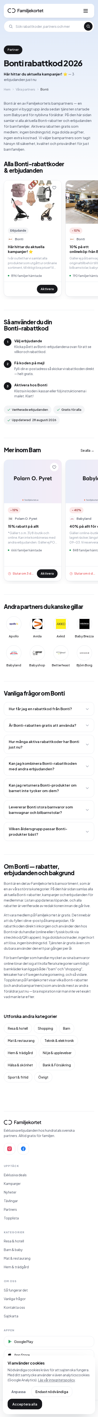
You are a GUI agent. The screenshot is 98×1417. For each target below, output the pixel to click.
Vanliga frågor (15, 1299)
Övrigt (43, 1077)
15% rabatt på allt (23, 526)
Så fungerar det (16, 1290)
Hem (7, 89)
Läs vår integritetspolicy (56, 1380)
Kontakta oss (14, 1307)
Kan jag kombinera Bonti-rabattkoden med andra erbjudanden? (43, 766)
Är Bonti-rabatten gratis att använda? (42, 725)
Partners (10, 1209)
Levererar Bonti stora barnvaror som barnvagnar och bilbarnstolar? (41, 810)
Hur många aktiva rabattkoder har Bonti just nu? (44, 744)
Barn (66, 1028)
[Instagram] (9, 1148)
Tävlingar (11, 1201)
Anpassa (18, 1391)
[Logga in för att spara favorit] (54, 187)
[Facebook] (23, 1148)
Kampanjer (12, 1183)
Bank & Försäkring (57, 1065)
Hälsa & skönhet (20, 1065)
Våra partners (25, 89)
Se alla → (87, 450)
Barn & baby (13, 1249)
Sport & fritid (18, 1077)
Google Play (23, 1341)
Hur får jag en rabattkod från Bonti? (40, 708)
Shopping (45, 1028)
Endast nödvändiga (51, 1391)
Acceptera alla (24, 1404)
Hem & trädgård (20, 1053)
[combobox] (48, 26)
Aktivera (47, 289)
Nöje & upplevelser (57, 1053)
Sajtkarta (11, 1316)
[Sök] (88, 26)
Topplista (11, 1218)
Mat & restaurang (21, 1040)
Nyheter (10, 1192)
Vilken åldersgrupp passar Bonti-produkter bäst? (38, 831)
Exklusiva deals (15, 1175)
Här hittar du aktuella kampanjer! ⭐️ (26, 249)
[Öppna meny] (85, 11)
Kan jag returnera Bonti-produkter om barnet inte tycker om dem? (43, 788)
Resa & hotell (18, 1028)
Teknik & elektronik (59, 1040)
